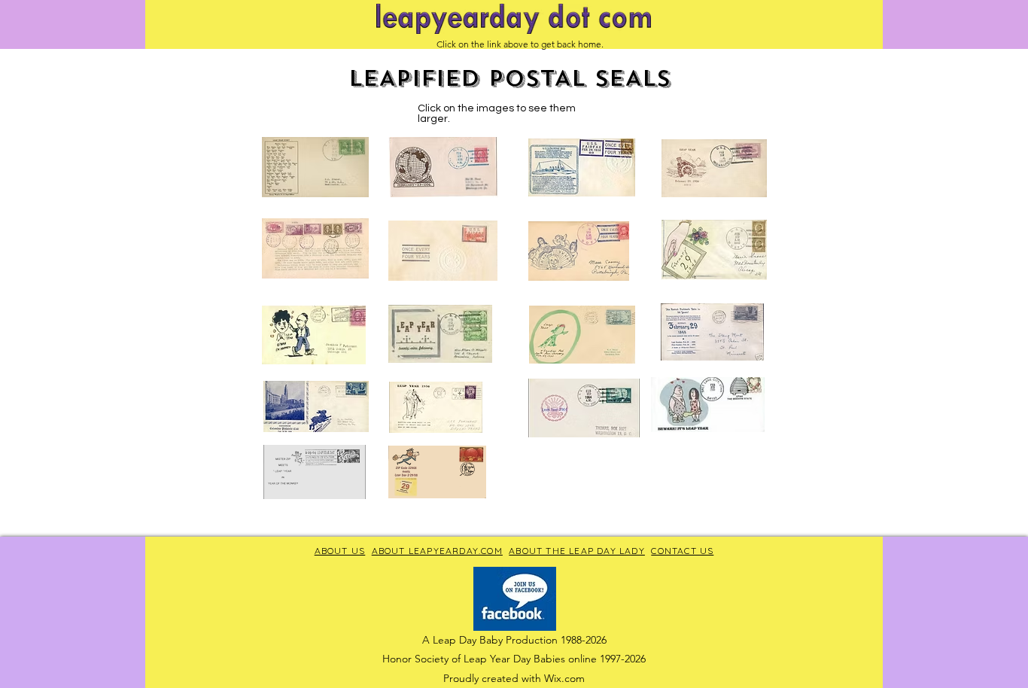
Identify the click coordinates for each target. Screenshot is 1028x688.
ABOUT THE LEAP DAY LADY (577, 550)
